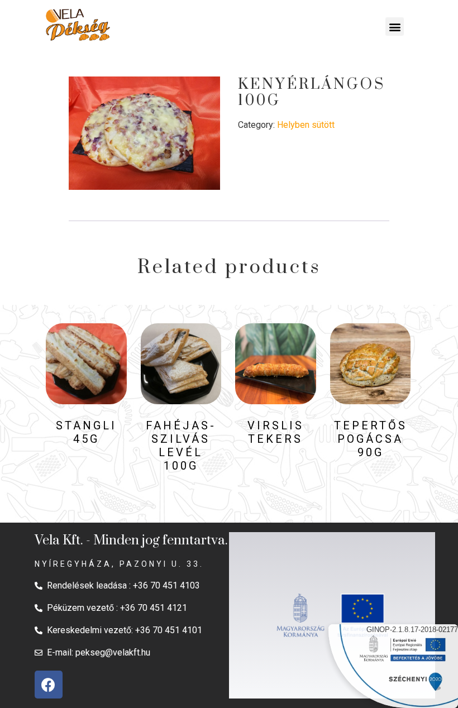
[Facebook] (49, 685)
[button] (394, 26)
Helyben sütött (306, 124)
